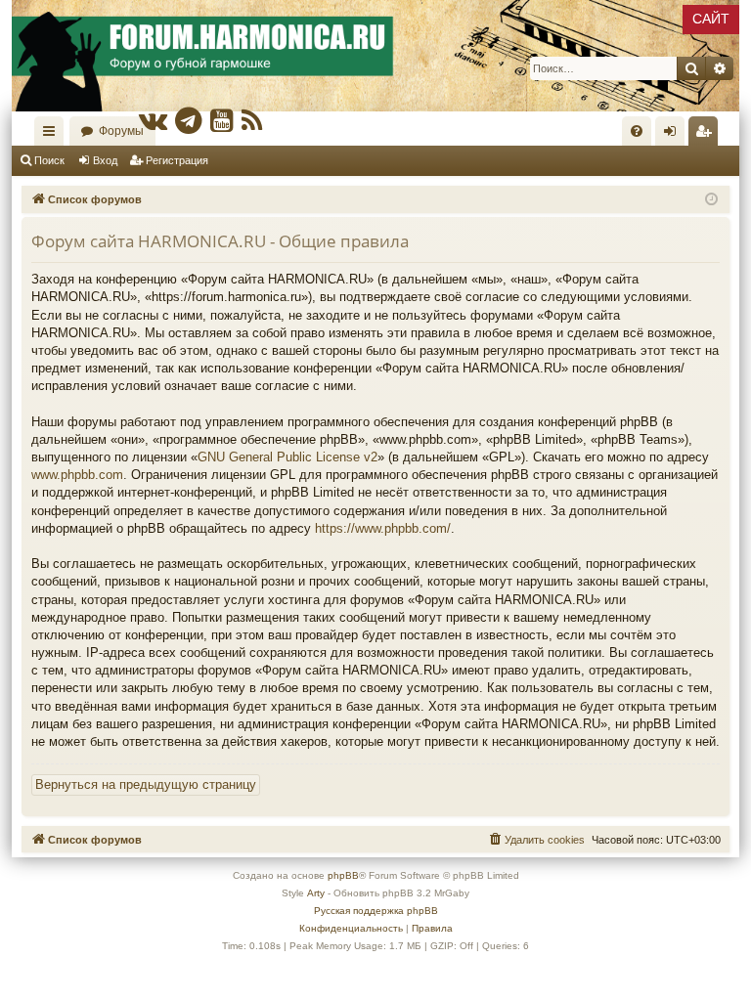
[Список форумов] (375, 55)
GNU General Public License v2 (287, 457)
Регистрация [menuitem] (707, 135)
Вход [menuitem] (674, 135)
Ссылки (53, 135)
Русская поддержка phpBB (376, 910)
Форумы (121, 131)
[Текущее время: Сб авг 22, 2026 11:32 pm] (711, 200)
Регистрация (177, 160)
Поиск (49, 160)
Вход (105, 160)
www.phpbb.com (77, 474)
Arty (316, 893)
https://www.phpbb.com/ (383, 528)
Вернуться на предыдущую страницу (145, 784)
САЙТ (710, 18)
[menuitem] (636, 131)
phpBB (343, 875)
